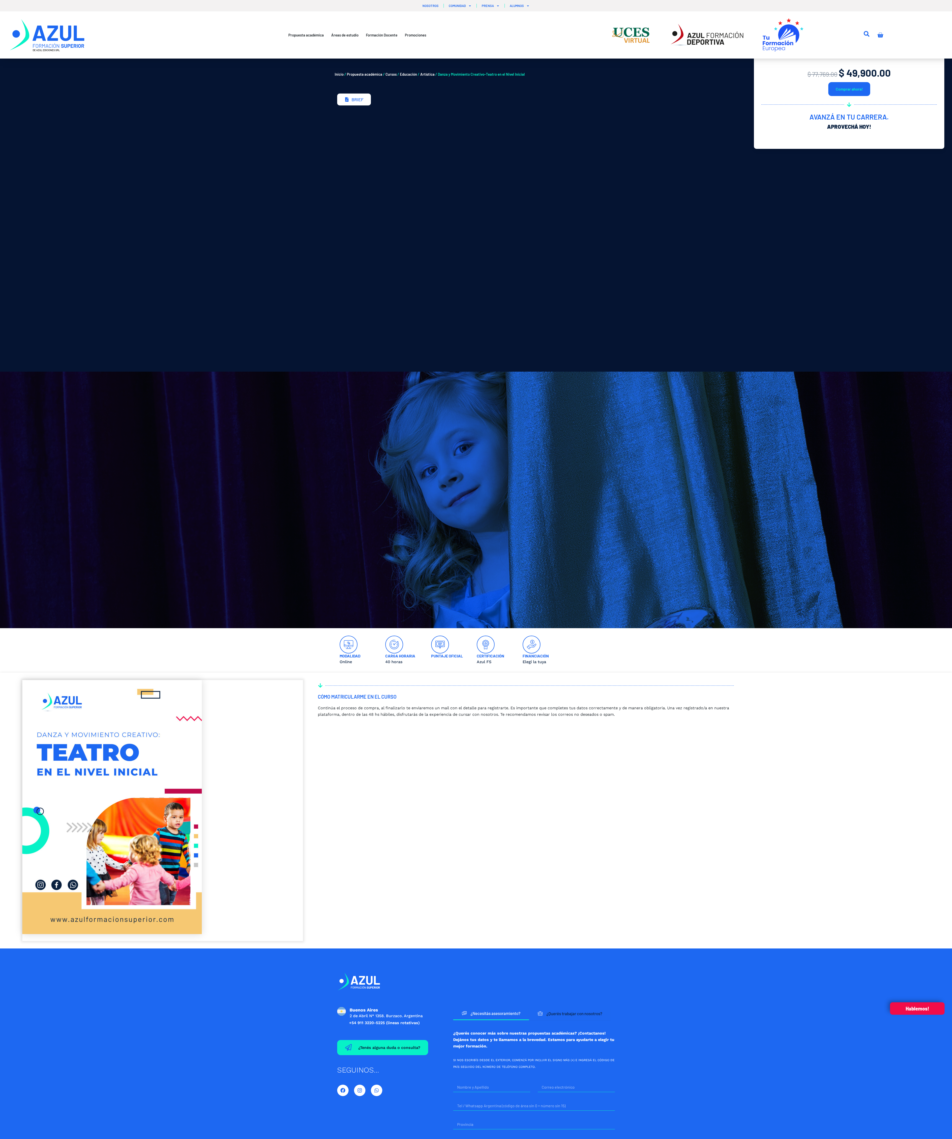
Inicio (339, 74)
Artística (427, 74)
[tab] (491, 1013)
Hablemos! (917, 1008)
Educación (408, 74)
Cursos (391, 74)
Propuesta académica (364, 74)
